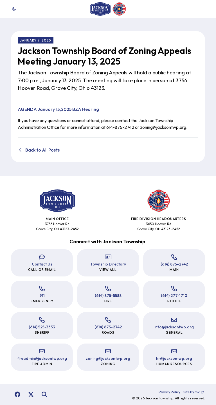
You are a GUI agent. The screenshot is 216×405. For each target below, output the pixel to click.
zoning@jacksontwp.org (108, 358)
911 (42, 295)
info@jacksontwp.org (174, 327)
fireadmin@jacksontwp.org (42, 358)
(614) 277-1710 (174, 295)
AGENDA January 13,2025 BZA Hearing (58, 109)
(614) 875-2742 (174, 264)
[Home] (100, 9)
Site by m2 (191, 392)
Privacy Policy (169, 392)
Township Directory (108, 264)
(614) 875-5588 (108, 295)
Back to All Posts (42, 150)
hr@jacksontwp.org (174, 358)
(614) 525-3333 (42, 327)
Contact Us (42, 264)
